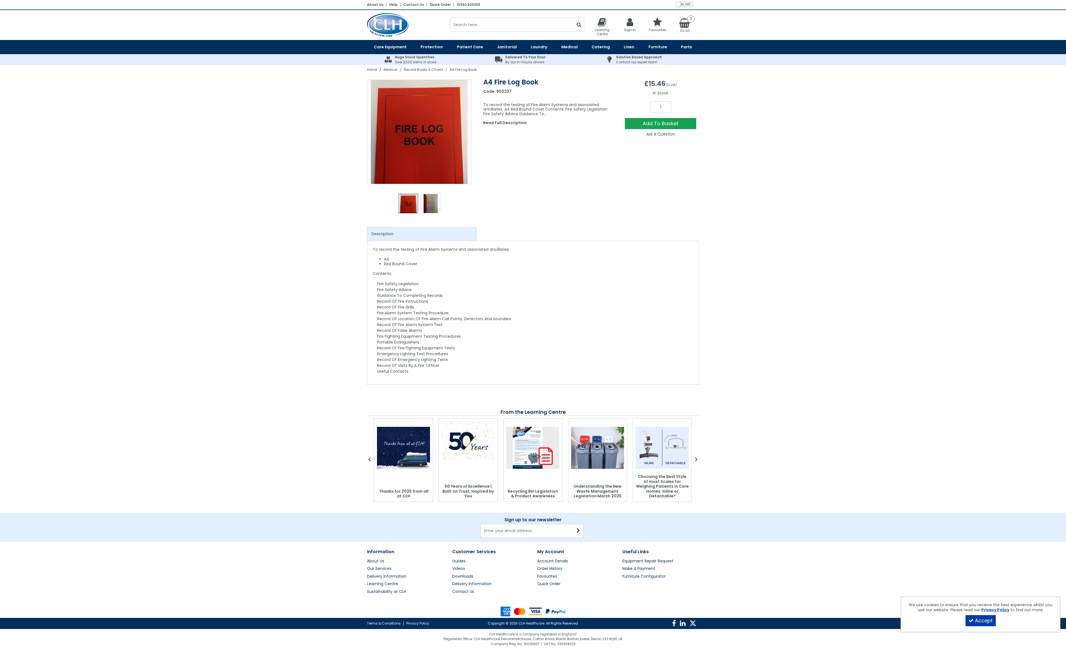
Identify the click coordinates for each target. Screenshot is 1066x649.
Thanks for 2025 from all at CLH (403, 493)
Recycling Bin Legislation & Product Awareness (533, 493)
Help (393, 4)
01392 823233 (468, 4)
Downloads (462, 576)
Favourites (547, 576)
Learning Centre (382, 584)
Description (382, 234)
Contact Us (413, 4)
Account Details (552, 561)
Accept (984, 620)
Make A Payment (638, 568)
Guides (459, 561)
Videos (458, 568)
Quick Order (440, 4)
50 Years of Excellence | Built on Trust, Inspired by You (468, 491)
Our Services (379, 568)
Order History (549, 568)
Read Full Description (505, 123)
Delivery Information (386, 576)
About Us (375, 4)
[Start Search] (579, 25)
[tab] (422, 234)
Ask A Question (660, 134)
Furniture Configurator (644, 576)
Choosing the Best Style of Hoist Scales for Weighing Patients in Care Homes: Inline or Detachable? (662, 486)
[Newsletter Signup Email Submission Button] (579, 531)
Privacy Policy (417, 623)
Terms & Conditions (384, 623)
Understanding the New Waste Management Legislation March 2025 (598, 491)
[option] (419, 132)
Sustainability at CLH (386, 591)
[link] (674, 623)
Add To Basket (660, 123)
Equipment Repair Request (647, 561)
